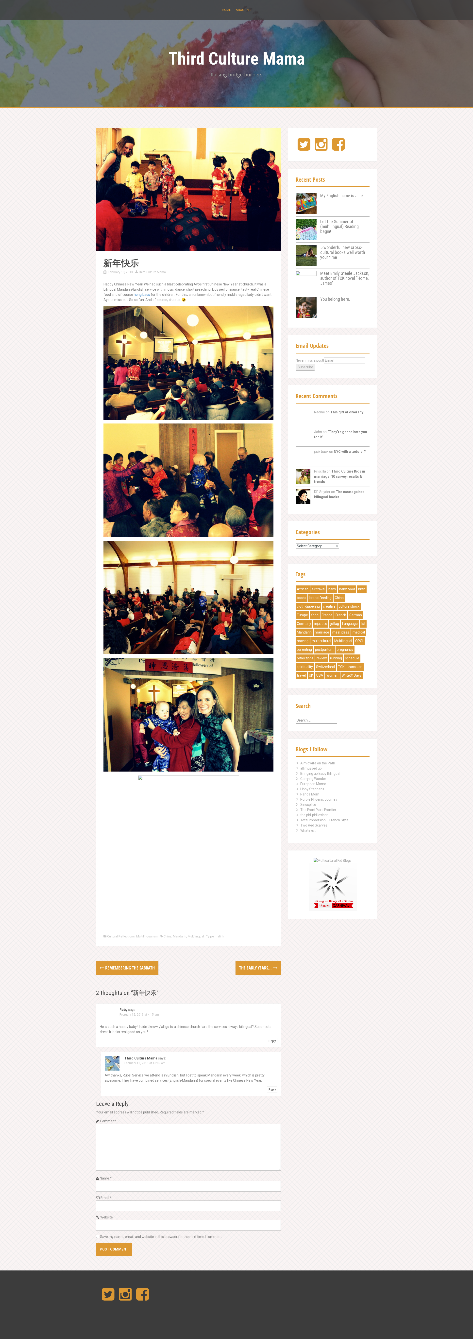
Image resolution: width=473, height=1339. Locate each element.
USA (319, 675)
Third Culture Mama (236, 59)
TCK (341, 667)
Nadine (319, 412)
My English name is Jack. (342, 195)
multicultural (321, 641)
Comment (108, 1121)
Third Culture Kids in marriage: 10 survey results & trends (339, 476)
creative (329, 606)
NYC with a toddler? (350, 452)
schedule (352, 658)
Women (332, 675)
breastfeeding (320, 598)
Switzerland (325, 667)
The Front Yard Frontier (318, 810)
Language (350, 624)
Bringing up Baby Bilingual (320, 773)
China (167, 936)
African (302, 589)
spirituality (305, 667)
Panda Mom (309, 794)
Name (106, 1178)
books (301, 598)
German (355, 615)
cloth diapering (308, 606)
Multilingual (196, 936)
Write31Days (351, 675)
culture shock (349, 606)
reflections (305, 658)
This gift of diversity (346, 412)
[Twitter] (304, 148)
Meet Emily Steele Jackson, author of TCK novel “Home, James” (344, 278)
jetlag (334, 624)
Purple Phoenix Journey (318, 799)
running (336, 658)
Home (226, 10)
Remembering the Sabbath (129, 968)
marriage (322, 632)
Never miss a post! (310, 360)
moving (302, 641)
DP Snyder (322, 492)
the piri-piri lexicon (314, 815)
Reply (272, 1041)
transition (355, 667)
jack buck (321, 452)
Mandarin (179, 936)
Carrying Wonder (313, 779)
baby (332, 589)
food (315, 615)
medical (359, 632)
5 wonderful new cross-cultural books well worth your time (342, 252)
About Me (243, 10)
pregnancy (345, 650)
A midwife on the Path (317, 763)
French (341, 615)
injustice (320, 624)
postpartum (324, 650)
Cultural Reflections (121, 936)
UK (311, 675)
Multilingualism (147, 936)
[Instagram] (321, 148)
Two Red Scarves (313, 825)
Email (106, 1198)
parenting (304, 650)
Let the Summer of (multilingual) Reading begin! (339, 226)
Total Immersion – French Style (324, 820)
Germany (304, 624)
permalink (216, 936)
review (322, 658)
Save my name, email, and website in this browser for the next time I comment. (161, 1237)
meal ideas (340, 632)
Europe (302, 615)
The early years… (256, 968)
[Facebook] (338, 148)
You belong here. (335, 299)
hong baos (142, 295)
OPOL (359, 641)
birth (361, 589)
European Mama (313, 784)
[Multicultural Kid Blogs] (333, 860)
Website (106, 1217)
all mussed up (311, 768)
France (327, 615)
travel (301, 675)
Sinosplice (308, 805)
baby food (347, 589)
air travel (318, 589)
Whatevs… (308, 830)
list (363, 624)
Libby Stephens (312, 789)
